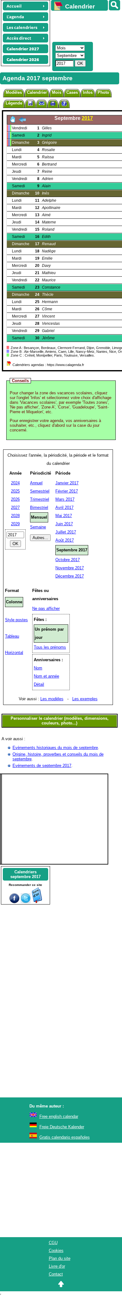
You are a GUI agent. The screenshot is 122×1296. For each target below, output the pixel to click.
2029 (15, 523)
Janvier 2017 (67, 483)
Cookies (56, 1250)
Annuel (36, 483)
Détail (39, 684)
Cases (72, 92)
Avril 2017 (64, 507)
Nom (38, 668)
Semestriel (39, 491)
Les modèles (52, 698)
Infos (88, 92)
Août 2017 (64, 540)
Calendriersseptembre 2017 (25, 874)
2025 (15, 491)
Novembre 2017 (69, 568)
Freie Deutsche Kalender (61, 1126)
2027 (15, 507)
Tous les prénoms (50, 647)
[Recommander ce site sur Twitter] (26, 901)
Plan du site (59, 1258)
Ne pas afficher (46, 608)
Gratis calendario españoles (64, 1137)
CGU (53, 1242)
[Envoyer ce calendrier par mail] (42, 103)
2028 (15, 515)
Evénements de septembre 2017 (42, 765)
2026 (15, 499)
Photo (103, 92)
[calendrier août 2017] (22, 121)
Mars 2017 (64, 499)
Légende (14, 103)
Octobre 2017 (67, 559)
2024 (15, 483)
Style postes (16, 619)
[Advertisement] (83, 25)
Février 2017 (66, 491)
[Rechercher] (114, 5)
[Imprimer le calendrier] (53, 104)
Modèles (14, 92)
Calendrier (37, 92)
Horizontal (14, 652)
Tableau (12, 636)
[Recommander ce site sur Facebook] (14, 901)
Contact (56, 1274)
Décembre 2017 (69, 576)
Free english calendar (58, 1116)
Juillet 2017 (65, 532)
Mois (56, 92)
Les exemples (85, 698)
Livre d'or (57, 1266)
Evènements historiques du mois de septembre (55, 747)
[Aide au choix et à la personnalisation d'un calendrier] (64, 104)
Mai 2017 (63, 515)
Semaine (38, 527)
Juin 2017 (64, 523)
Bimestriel (39, 507)
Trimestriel (39, 499)
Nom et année (46, 676)
